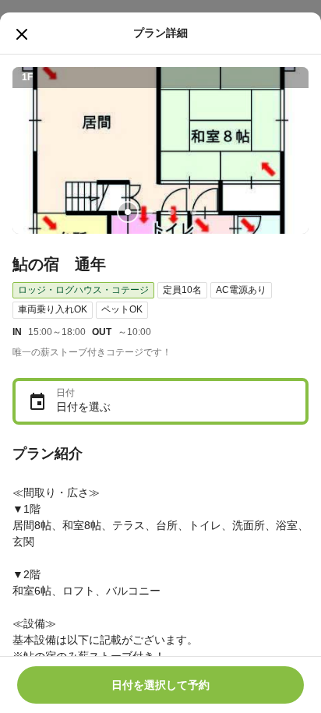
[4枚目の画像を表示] (193, 212)
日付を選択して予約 (160, 685)
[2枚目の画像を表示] (149, 212)
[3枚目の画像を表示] (171, 212)
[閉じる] (21, 34)
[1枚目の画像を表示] (127, 212)
